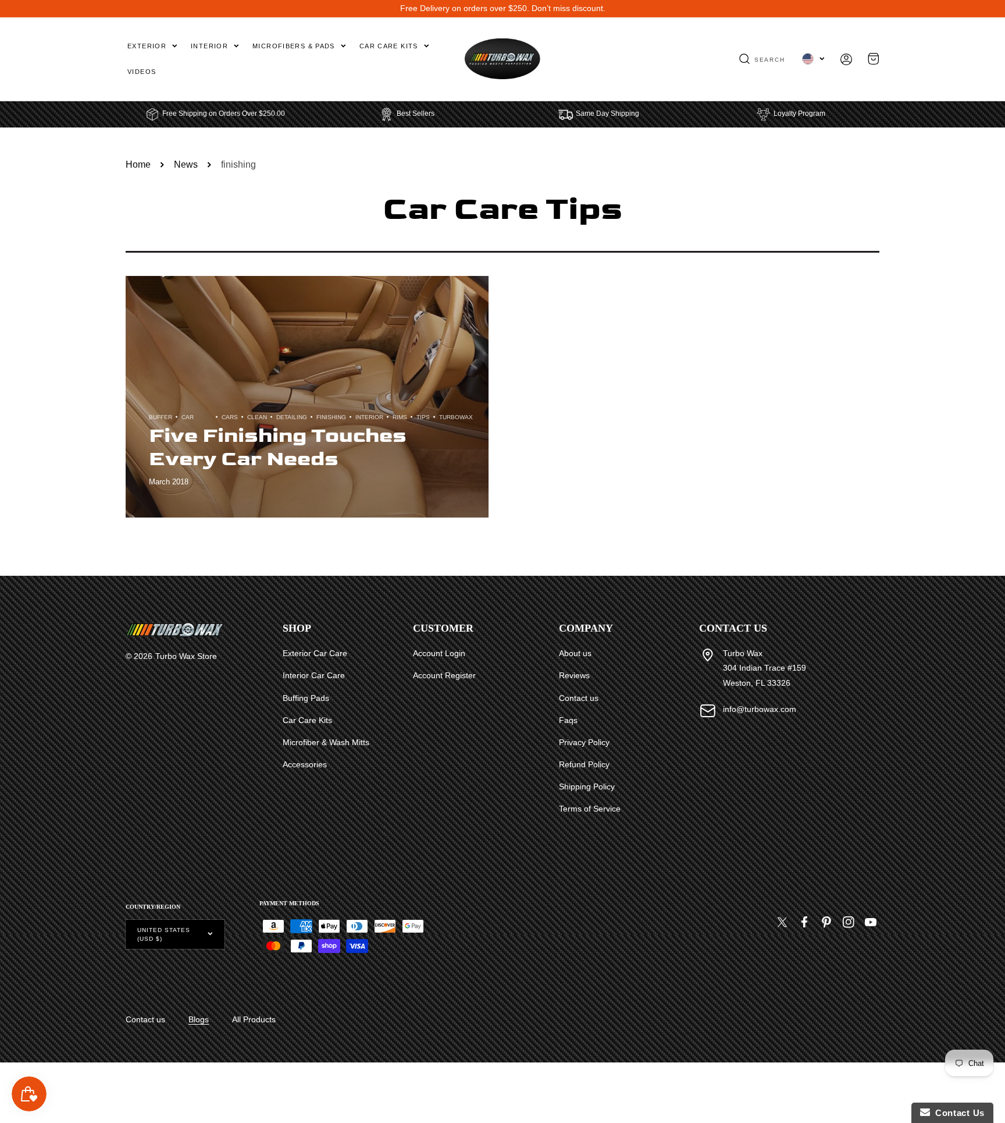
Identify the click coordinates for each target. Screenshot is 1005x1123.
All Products (254, 1019)
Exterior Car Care (315, 653)
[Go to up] (990, 1087)
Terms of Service (590, 808)
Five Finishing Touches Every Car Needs (278, 447)
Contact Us (957, 1113)
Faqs (568, 720)
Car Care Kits (307, 720)
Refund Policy (584, 764)
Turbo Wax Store (186, 656)
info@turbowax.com (759, 709)
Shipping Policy (587, 786)
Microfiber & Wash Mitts (326, 742)
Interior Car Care (314, 675)
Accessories (305, 764)
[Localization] (813, 59)
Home (138, 164)
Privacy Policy (584, 742)
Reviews (574, 675)
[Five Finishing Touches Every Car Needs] (307, 397)
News (186, 164)
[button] (762, 59)
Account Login (439, 653)
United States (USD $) (163, 934)
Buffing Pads (306, 698)
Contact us (578, 698)
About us (575, 653)
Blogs (198, 1019)
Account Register (444, 675)
